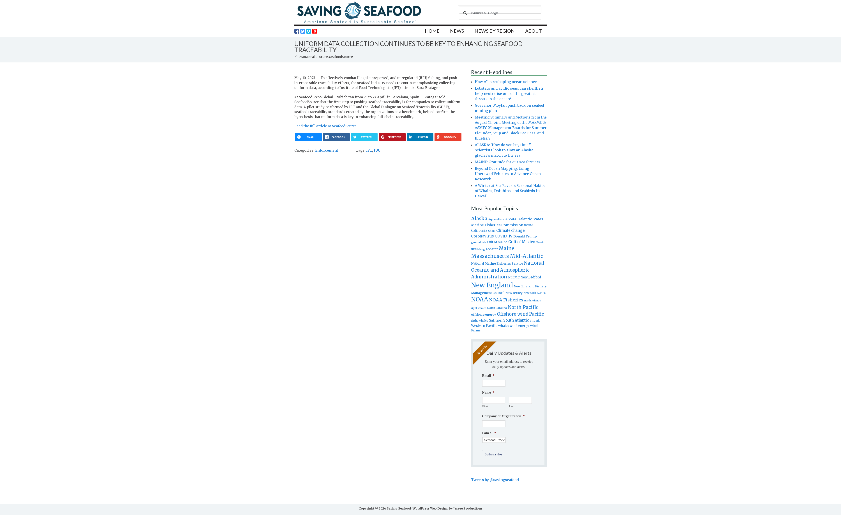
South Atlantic (516, 320)
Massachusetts (490, 256)
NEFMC (514, 277)
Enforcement (326, 150)
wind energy (519, 326)
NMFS (541, 293)
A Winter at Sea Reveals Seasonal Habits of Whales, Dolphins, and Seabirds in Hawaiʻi (510, 190)
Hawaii (540, 242)
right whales (479, 320)
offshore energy (483, 315)
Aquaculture (496, 219)
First (485, 406)
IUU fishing (478, 249)
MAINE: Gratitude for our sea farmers (507, 162)
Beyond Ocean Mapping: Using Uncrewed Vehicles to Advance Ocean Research (508, 173)
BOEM (528, 225)
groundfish (478, 242)
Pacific (536, 314)
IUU (377, 150)
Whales (503, 326)
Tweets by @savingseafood (495, 480)
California (479, 230)
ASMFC (511, 219)
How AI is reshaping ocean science (506, 82)
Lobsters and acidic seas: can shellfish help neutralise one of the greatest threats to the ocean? (509, 93)
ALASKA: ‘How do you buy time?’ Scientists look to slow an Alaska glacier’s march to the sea (504, 150)
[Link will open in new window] (296, 31)
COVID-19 (503, 236)
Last (512, 406)
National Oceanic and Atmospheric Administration (507, 270)
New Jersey (514, 293)
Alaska (479, 219)
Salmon (495, 320)
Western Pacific (484, 326)
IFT (369, 150)
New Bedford (531, 277)
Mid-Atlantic (526, 256)
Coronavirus (482, 236)
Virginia (535, 320)
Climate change (510, 230)
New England (492, 285)
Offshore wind (512, 314)
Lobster (492, 249)
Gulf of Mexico (521, 242)
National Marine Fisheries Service (497, 263)
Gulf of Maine (497, 242)
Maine (506, 248)
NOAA (479, 299)
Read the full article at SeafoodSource (325, 126)
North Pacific (523, 307)
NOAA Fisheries (506, 300)
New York (529, 293)
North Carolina (497, 308)
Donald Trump (525, 236)
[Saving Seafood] (359, 23)
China (491, 230)
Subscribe (493, 454)
